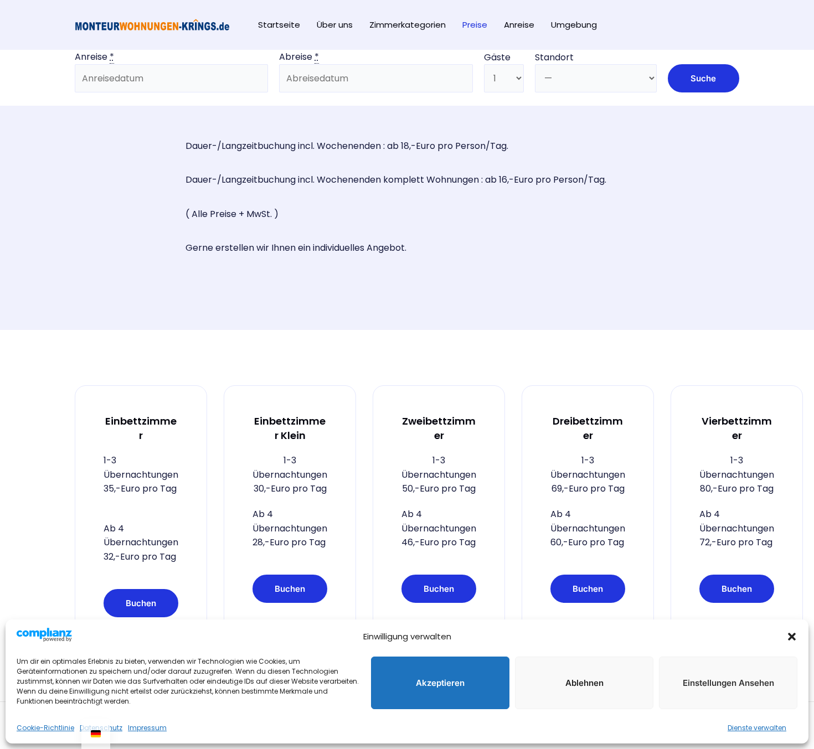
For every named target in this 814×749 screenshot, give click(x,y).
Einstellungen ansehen (728, 683)
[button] (791, 636)
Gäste (497, 57)
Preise (474, 24)
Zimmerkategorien (407, 24)
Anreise (519, 24)
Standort (554, 57)
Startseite (279, 24)
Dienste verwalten (757, 727)
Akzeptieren (440, 683)
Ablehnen (584, 683)
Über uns (335, 24)
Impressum (147, 727)
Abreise (299, 56)
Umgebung (574, 24)
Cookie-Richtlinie (45, 727)
